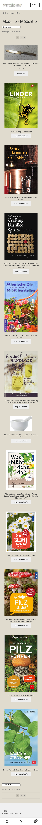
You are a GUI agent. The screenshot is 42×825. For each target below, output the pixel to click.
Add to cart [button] (21, 74)
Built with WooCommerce (11, 813)
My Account (7, 821)
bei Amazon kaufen (21, 136)
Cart (32, 819)
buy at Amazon (21, 271)
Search (21, 821)
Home (7, 13)
